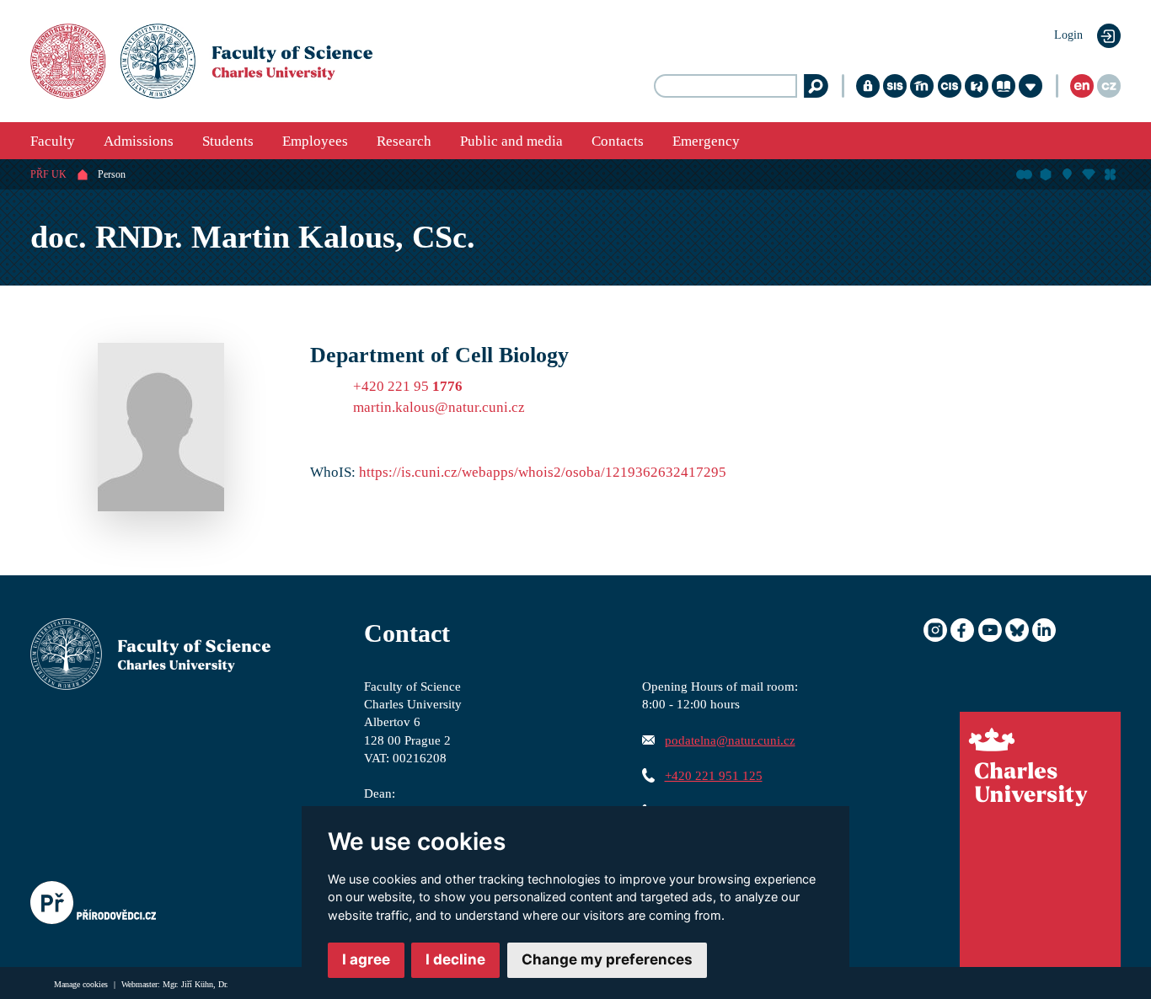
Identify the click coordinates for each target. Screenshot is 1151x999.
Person (112, 174)
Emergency (706, 141)
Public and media (511, 141)
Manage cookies (82, 984)
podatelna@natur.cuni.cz (730, 740)
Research (404, 141)
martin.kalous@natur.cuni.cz (439, 407)
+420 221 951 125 (714, 775)
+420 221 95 (408, 386)
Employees (315, 141)
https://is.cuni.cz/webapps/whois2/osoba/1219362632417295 (542, 472)
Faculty (52, 141)
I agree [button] (366, 959)
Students (228, 141)
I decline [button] (455, 959)
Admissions (139, 141)
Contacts (618, 141)
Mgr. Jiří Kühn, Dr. (195, 984)
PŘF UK (48, 174)
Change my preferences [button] (607, 959)
